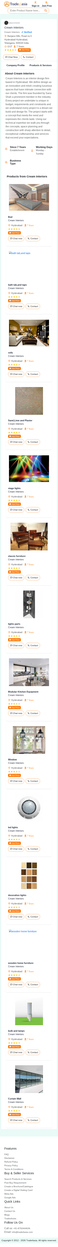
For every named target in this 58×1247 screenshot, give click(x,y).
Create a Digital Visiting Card (18, 1190)
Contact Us (9, 1211)
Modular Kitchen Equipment (23, 691)
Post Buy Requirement (15, 1182)
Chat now (17, 238)
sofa (10, 352)
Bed (10, 217)
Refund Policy (11, 1162)
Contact (29, 57)
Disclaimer (9, 1158)
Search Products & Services (18, 1179)
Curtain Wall (14, 1098)
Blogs (7, 1215)
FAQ (6, 1154)
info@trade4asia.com (18, 1232)
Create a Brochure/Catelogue (18, 1186)
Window (12, 759)
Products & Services (41, 65)
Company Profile (15, 65)
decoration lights (17, 895)
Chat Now (12, 57)
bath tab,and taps (17, 284)
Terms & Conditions (13, 1169)
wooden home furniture (20, 963)
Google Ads (10, 1197)
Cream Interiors (16, 220)
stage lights (14, 488)
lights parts (14, 624)
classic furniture (17, 556)
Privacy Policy (11, 1165)
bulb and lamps (16, 1031)
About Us (8, 1207)
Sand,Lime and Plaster (20, 420)
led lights (13, 827)
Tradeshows (10, 1218)
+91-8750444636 (17, 1228)
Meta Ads (8, 1194)
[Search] (45, 10)
